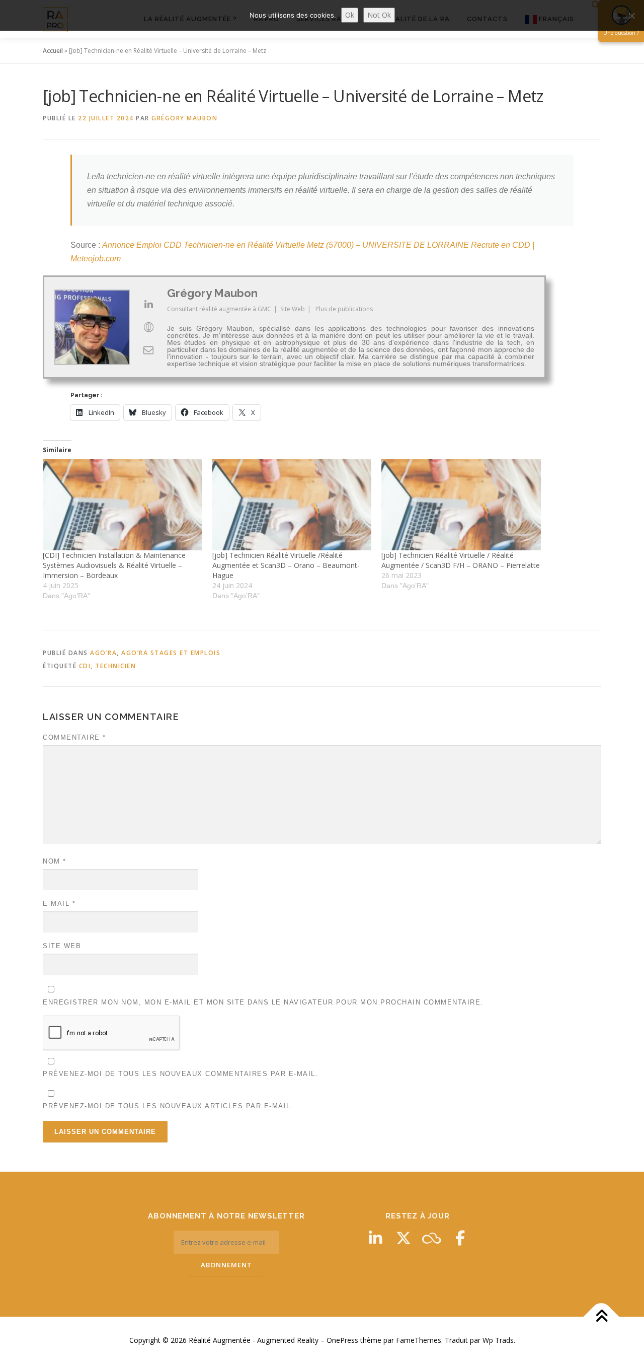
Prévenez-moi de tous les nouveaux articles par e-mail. (168, 1106)
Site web (62, 946)
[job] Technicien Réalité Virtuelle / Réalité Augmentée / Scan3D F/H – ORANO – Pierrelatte (460, 560)
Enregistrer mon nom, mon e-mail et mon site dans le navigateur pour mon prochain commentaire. (263, 1002)
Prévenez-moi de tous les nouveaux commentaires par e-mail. (180, 1074)
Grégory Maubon (184, 118)
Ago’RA (103, 653)
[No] (631, 16)
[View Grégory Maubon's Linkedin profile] (148, 304)
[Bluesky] (431, 1238)
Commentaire (74, 737)
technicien (115, 666)
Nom (54, 861)
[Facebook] (459, 1238)
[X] (403, 1238)
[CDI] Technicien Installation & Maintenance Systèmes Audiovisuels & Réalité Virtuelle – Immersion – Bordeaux (114, 565)
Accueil (53, 50)
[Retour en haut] (601, 1316)
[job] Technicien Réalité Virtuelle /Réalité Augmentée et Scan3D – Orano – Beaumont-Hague (286, 565)
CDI (85, 666)
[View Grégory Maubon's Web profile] (148, 327)
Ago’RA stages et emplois (170, 653)
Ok (349, 15)
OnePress (342, 1340)
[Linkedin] (375, 1238)
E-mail (59, 903)
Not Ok (379, 15)
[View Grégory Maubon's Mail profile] (148, 349)
